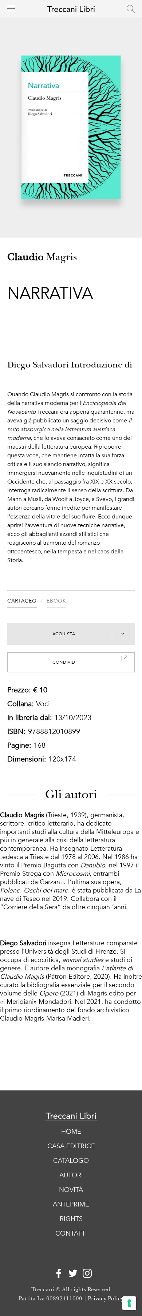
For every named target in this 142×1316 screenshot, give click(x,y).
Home (71, 1131)
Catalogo (71, 1160)
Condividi (64, 662)
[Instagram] (85, 1274)
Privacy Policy (105, 1299)
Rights (71, 1219)
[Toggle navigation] (11, 8)
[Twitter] (71, 1274)
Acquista (63, 634)
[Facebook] (57, 1274)
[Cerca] (131, 9)
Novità (71, 1189)
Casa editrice (71, 1146)
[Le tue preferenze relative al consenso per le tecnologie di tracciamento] (129, 1303)
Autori (71, 1175)
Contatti (71, 1233)
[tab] (27, 602)
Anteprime (71, 1204)
